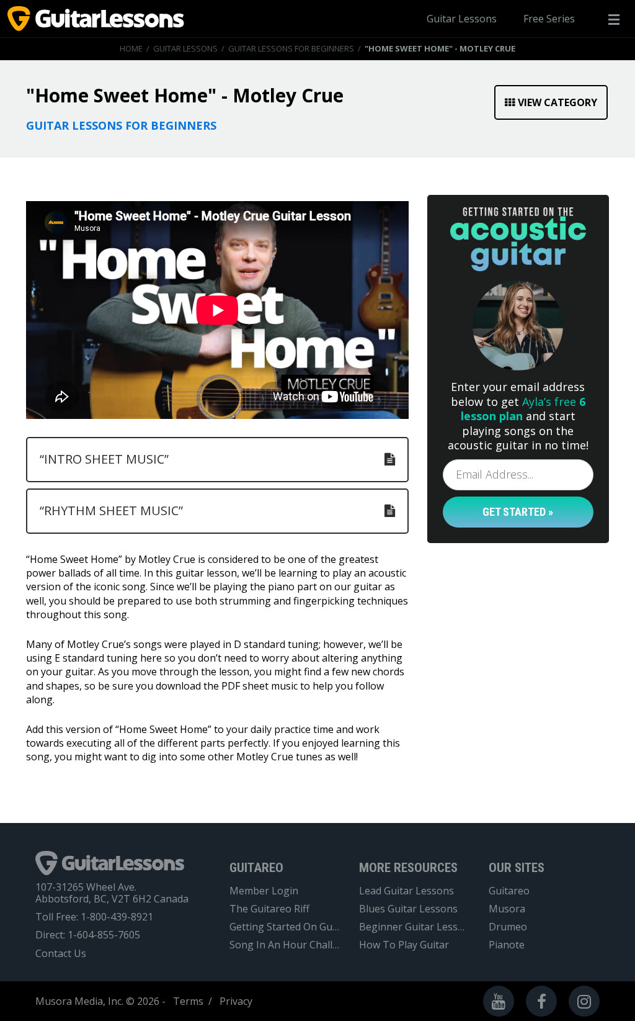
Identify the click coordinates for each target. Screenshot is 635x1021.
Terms (188, 1001)
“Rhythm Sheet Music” (111, 510)
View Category (557, 102)
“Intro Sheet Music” (104, 459)
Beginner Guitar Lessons (414, 927)
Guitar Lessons (462, 18)
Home (131, 48)
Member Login (263, 891)
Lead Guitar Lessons (406, 891)
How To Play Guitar (404, 945)
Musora (507, 909)
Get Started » (517, 511)
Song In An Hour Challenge (284, 945)
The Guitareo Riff (269, 909)
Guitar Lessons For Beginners (291, 48)
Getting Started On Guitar (284, 927)
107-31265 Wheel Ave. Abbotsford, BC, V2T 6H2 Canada (112, 893)
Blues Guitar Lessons (408, 909)
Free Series (549, 18)
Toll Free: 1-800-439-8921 (94, 917)
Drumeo (508, 927)
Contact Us (60, 954)
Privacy (236, 1001)
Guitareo (509, 891)
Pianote (507, 945)
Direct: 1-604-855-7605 (87, 935)
